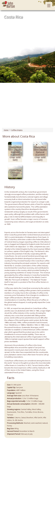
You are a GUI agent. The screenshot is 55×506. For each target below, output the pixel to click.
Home (6, 130)
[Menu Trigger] (48, 5)
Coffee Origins (17, 130)
